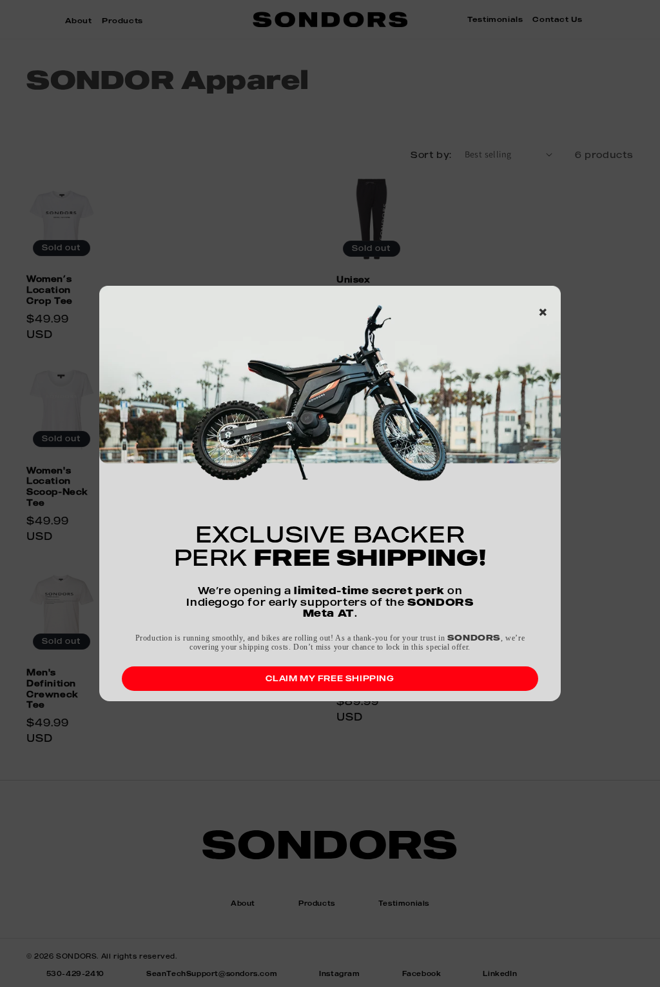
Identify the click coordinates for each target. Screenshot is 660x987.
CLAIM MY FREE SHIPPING (330, 678)
